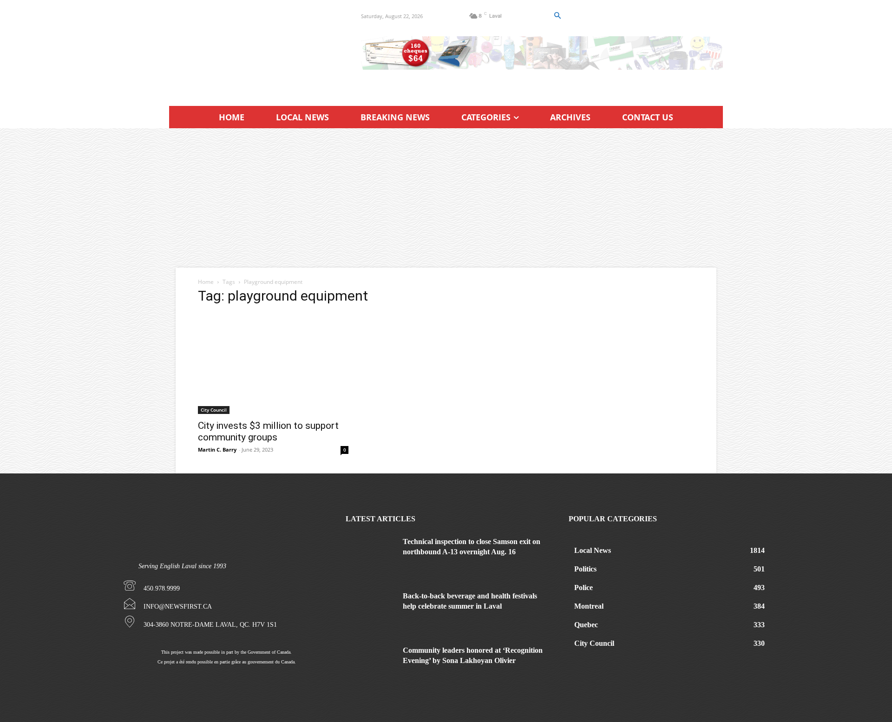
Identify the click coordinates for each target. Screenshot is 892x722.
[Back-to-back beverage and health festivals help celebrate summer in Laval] (371, 608)
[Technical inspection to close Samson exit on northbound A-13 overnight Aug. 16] (371, 554)
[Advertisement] (446, 198)
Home (206, 282)
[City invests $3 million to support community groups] (273, 364)
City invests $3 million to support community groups (268, 431)
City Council (214, 410)
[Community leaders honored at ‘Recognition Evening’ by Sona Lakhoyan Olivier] (371, 663)
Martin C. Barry (217, 449)
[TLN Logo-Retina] (254, 49)
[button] (557, 16)
